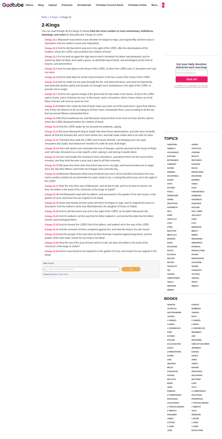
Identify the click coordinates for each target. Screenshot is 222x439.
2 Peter (171, 422)
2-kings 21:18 (52, 194)
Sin (168, 270)
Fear (193, 188)
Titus (194, 411)
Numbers (196, 309)
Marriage (196, 227)
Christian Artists (137, 5)
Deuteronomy (174, 312)
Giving (170, 200)
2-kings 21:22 (52, 224)
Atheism (195, 152)
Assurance (173, 152)
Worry (170, 290)
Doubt (170, 180)
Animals (171, 148)
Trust (194, 282)
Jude (169, 430)
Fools (170, 192)
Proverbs (196, 340)
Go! (131, 269)
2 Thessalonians (175, 407)
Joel (169, 360)
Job (193, 336)
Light (194, 219)
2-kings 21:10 (52, 127)
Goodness (196, 200)
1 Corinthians (198, 391)
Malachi (171, 379)
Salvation (196, 262)
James (170, 419)
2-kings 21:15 (52, 165)
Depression (197, 172)
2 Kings (195, 324)
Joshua (195, 312)
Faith (169, 184)
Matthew (196, 379)
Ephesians (172, 399)
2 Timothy (172, 411)
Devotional (173, 176)
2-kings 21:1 (51, 40)
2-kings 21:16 (52, 174)
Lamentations (174, 352)
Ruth (194, 316)
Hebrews (196, 415)
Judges (171, 316)
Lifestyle (172, 219)
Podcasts (67, 5)
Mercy (194, 231)
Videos (29, 5)
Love (169, 223)
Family (194, 184)
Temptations (173, 278)
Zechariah (196, 375)
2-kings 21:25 (52, 243)
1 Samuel (171, 320)
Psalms (171, 340)
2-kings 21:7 (51, 94)
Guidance (196, 203)
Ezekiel (195, 352)
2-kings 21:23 (52, 229)
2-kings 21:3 (51, 56)
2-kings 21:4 (51, 69)
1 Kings (170, 324)
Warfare (171, 286)
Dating (170, 168)
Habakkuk (172, 371)
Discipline (196, 176)
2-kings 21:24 (52, 234)
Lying (169, 227)
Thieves (195, 278)
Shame (194, 266)
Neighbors (197, 239)
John (169, 387)
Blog (41, 5)
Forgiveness (197, 192)
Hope (169, 215)
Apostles (196, 148)
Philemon (172, 415)
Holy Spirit (197, 211)
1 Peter (195, 419)
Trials (170, 282)
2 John (170, 426)
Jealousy (196, 215)
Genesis (171, 305)
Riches (170, 262)
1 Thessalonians (200, 403)
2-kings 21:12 (52, 140)
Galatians (196, 395)
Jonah (194, 364)
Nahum (194, 367)
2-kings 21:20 (52, 211)
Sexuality (172, 266)
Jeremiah (196, 348)
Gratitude (172, 203)
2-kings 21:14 (52, 157)
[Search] (163, 5)
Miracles (172, 235)
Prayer (171, 258)
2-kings (54, 17)
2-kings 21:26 (52, 251)
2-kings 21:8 (51, 106)
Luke (193, 383)
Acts (193, 387)
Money (194, 235)
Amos (194, 360)
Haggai (170, 375)
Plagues (171, 254)
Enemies (195, 180)
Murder (171, 239)
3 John (194, 426)
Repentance (197, 258)
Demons (171, 172)
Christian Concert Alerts (109, 5)
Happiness (172, 207)
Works (194, 286)
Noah (170, 243)
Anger (194, 145)
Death (194, 168)
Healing (195, 207)
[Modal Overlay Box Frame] (191, 76)
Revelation (197, 430)
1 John (194, 422)
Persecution (198, 251)
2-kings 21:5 (51, 77)
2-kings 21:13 (52, 148)
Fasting (171, 188)
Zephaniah (196, 371)
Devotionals (84, 5)
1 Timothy (196, 407)
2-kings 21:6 (51, 82)
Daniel (170, 356)
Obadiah (171, 364)
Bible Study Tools (61, 274)
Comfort (171, 164)
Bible (44, 17)
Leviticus (172, 309)
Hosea (194, 356)
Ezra (169, 332)
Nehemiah (196, 332)
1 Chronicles (174, 328)
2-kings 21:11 (52, 131)
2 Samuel (196, 320)
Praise (194, 254)
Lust (193, 223)
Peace (170, 251)
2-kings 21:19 (52, 203)
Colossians (173, 403)
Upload (52, 5)
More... (155, 5)
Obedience (196, 243)
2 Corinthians (174, 395)
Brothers (196, 160)
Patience (195, 247)
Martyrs (171, 231)
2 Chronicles (198, 328)
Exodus (195, 305)
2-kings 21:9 (51, 118)
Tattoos (195, 274)
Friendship (172, 196)
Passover (172, 247)
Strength (196, 270)
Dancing (195, 164)
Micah (170, 367)
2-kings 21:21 (52, 216)
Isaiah (170, 348)
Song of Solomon (200, 344)
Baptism (171, 156)
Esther (171, 336)
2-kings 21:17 (52, 186)
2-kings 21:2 (51, 48)
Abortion (172, 145)
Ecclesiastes (174, 344)
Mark (170, 383)
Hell (169, 211)
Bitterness (173, 160)
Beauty (195, 156)
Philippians (197, 399)
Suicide (171, 274)
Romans (171, 391)
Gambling (196, 196)
